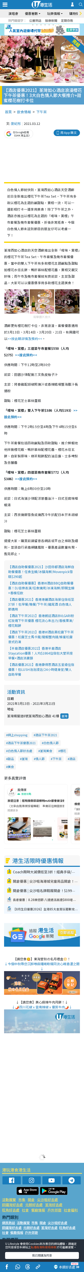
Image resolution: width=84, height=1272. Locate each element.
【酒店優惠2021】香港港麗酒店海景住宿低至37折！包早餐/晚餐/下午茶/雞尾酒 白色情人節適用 (41, 604)
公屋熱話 (35, 20)
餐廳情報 (38, 1210)
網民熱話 (8, 1222)
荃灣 (64, 716)
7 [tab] (33, 30)
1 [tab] (33, 25)
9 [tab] (41, 30)
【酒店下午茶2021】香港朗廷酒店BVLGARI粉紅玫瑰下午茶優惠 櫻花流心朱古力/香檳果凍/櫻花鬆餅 (41, 620)
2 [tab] (37, 25)
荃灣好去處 (53, 1204)
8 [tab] (37, 30)
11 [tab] (49, 30)
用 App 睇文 (68, 132)
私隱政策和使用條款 (43, 1247)
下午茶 (41, 111)
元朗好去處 (34, 1204)
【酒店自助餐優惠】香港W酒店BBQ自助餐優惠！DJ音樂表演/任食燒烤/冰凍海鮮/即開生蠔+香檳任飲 (41, 588)
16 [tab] (49, 35)
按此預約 (26, 354)
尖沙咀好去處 (47, 1199)
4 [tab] (45, 25)
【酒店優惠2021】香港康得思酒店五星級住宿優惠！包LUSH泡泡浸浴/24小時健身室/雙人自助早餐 (41, 669)
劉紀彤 (16, 123)
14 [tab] (41, 35)
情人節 (40, 759)
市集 (21, 1199)
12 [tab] (53, 30)
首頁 (8, 111)
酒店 (72, 759)
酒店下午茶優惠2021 (22, 743)
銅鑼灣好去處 (12, 1204)
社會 (25, 1210)
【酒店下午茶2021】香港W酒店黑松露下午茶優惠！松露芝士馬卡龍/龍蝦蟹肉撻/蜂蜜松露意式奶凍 (41, 636)
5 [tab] (49, 25)
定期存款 (67, 20)
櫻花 (63, 751)
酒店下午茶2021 (46, 735)
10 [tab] (45, 30)
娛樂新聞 (51, 20)
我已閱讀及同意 (42, 1255)
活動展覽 (9, 1199)
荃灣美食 (46, 751)
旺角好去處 (10, 1210)
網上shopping (18, 735)
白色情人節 (51, 743)
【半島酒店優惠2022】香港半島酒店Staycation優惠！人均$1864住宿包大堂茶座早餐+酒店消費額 (40, 653)
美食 (11, 767)
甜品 (11, 759)
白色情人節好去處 (20, 751)
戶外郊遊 (54, 1210)
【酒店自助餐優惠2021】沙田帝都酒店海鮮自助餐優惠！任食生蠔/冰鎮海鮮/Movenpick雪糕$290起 (41, 571)
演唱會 (13, 13)
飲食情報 (24, 111)
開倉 (31, 1199)
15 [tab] (45, 35)
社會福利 (71, 1210)
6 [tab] (53, 25)
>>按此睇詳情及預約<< (24, 338)
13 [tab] (37, 35)
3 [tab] (41, 25)
